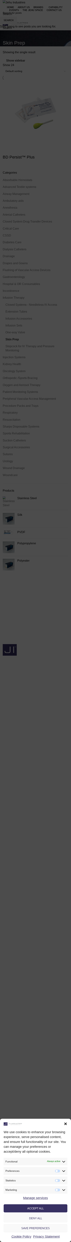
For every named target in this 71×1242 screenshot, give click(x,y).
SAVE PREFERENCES (35, 1228)
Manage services (35, 1198)
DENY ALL (35, 1218)
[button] (65, 1124)
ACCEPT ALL (35, 1208)
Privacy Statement (46, 1236)
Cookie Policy (21, 1236)
